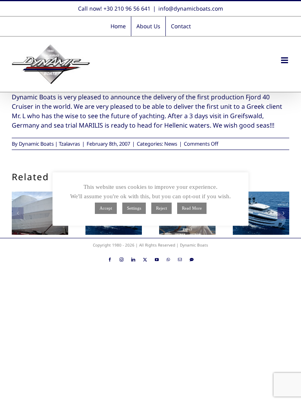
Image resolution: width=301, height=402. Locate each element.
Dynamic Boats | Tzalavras (49, 143)
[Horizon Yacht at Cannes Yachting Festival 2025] (261, 213)
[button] (18, 213)
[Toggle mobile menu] (285, 60)
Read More (192, 208)
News (170, 143)
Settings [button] (134, 208)
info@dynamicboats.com (190, 8)
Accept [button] (106, 208)
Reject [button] (161, 208)
